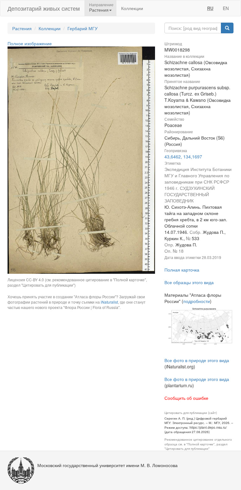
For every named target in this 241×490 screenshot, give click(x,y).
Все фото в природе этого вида (196, 360)
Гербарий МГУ (82, 28)
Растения (22, 28)
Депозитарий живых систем (44, 8)
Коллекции (132, 8)
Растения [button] (99, 10)
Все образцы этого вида (189, 282)
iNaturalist (109, 302)
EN (226, 8)
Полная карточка (181, 270)
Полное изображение (30, 43)
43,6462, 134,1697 (183, 156)
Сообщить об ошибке (186, 398)
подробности (196, 301)
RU (210, 8)
